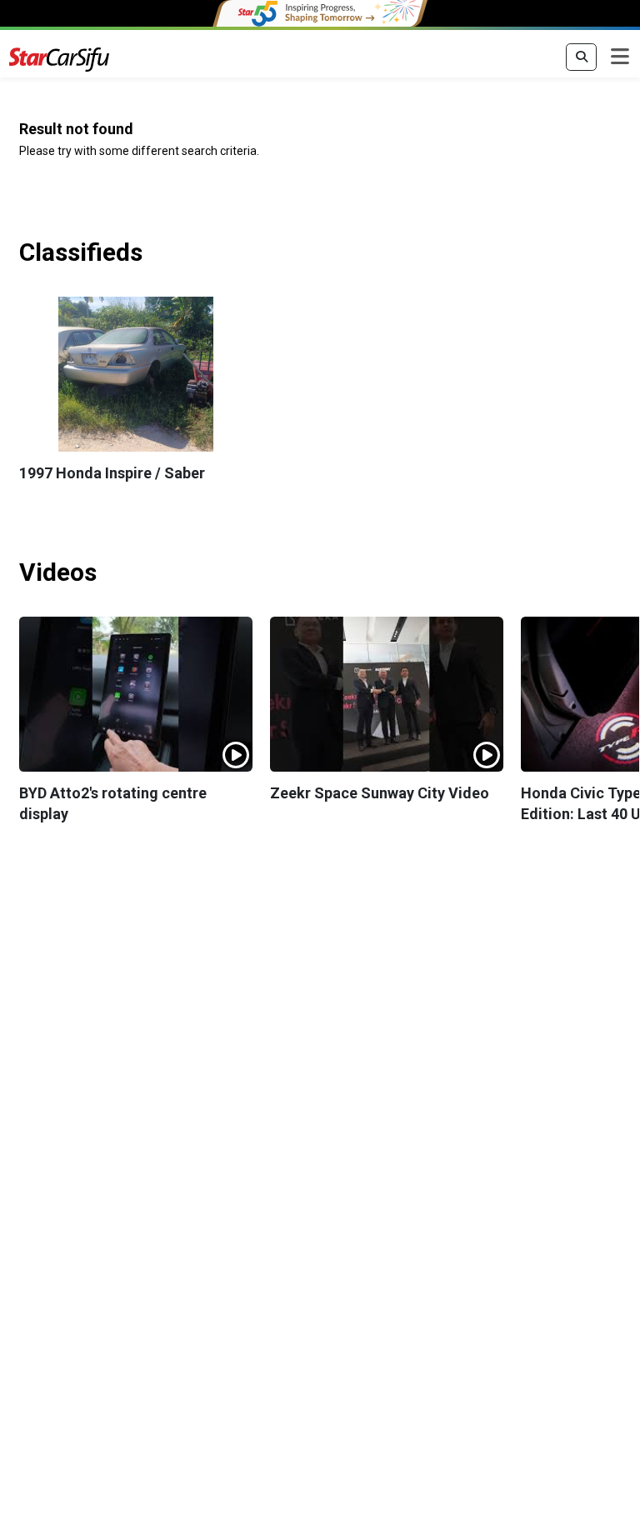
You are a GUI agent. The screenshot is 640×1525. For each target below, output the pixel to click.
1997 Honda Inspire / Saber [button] (112, 473)
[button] (135, 374)
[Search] (581, 57)
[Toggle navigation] (620, 57)
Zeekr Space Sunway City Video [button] (379, 793)
